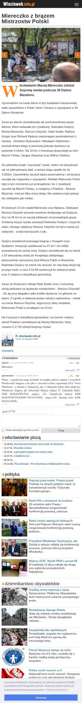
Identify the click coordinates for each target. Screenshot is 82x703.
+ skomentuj (73, 358)
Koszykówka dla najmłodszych (48, 630)
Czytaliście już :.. (22, 456)
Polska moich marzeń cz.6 (45, 670)
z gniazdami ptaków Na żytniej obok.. (34, 452)
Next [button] (70, 54)
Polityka (12, 474)
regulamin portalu (30, 430)
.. (15, 460)
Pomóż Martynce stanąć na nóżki (50, 650)
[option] (41, 55)
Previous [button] (11, 54)
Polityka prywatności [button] (57, 690)
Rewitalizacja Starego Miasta (47, 610)
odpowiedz (70, 370)
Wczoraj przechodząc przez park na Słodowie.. (39, 444)
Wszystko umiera (22, 448)
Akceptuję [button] (41, 697)
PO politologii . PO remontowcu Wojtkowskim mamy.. (42, 464)
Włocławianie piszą (23, 437)
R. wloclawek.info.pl (28, 336)
